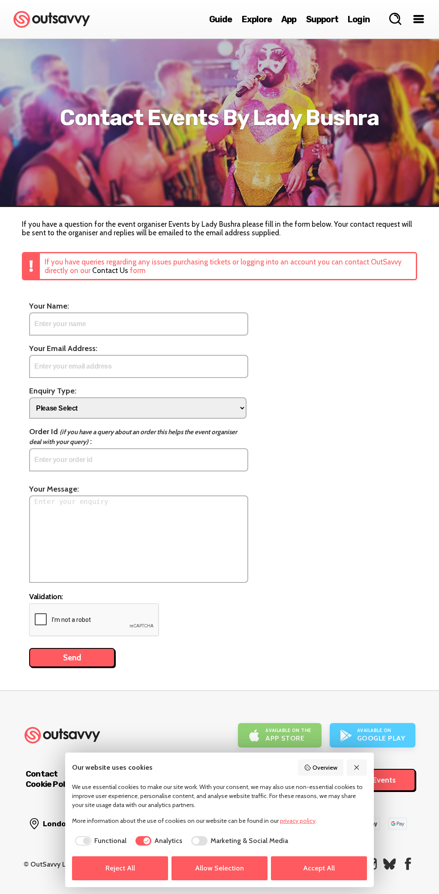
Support (322, 19)
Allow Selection (219, 868)
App (289, 19)
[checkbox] (99, 841)
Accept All (319, 868)
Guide (220, 19)
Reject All (120, 868)
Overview (325, 767)
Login (359, 19)
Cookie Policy (50, 784)
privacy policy (298, 821)
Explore (257, 19)
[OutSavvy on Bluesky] (389, 863)
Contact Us (110, 270)
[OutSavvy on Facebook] (407, 863)
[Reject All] (357, 767)
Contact (41, 774)
